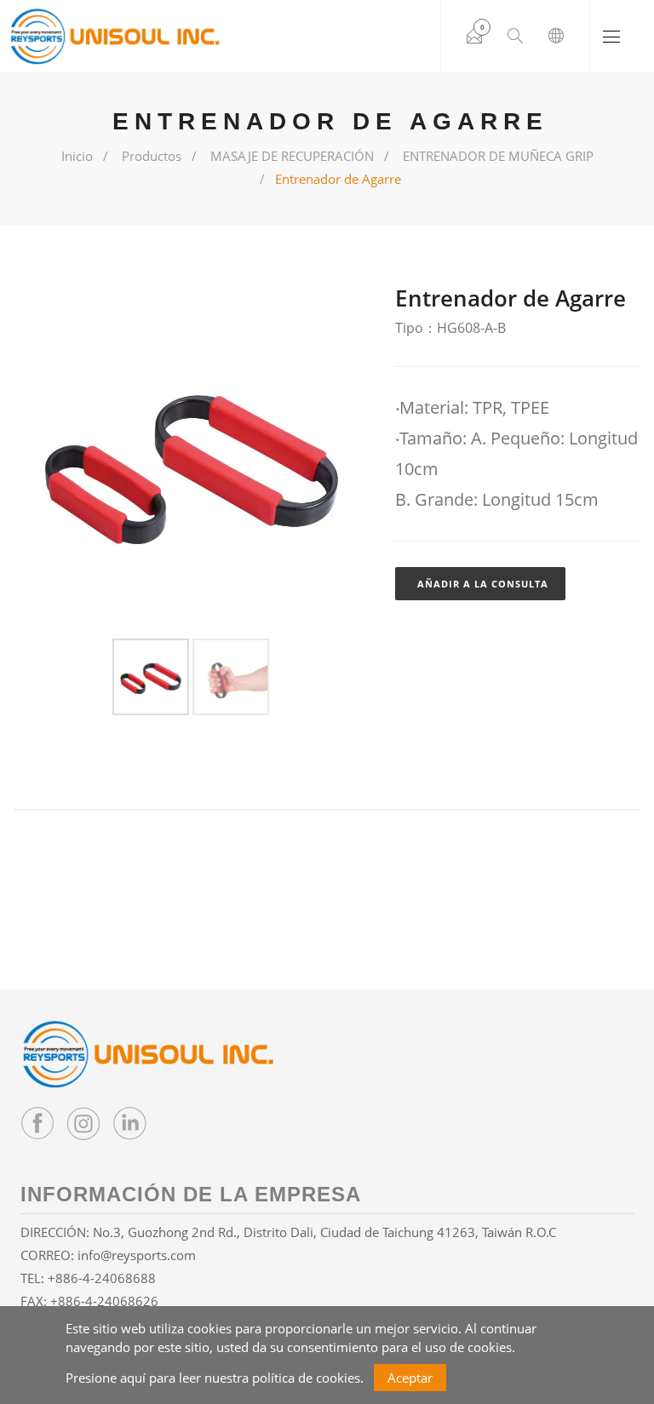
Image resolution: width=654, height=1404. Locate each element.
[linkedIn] (129, 1123)
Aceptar (410, 1377)
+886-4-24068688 (102, 1278)
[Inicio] (115, 36)
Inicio (77, 155)
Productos (151, 155)
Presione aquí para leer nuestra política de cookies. (215, 1377)
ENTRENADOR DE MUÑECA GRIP (498, 155)
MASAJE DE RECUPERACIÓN (292, 155)
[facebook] (37, 1123)
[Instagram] (83, 1123)
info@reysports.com (136, 1255)
